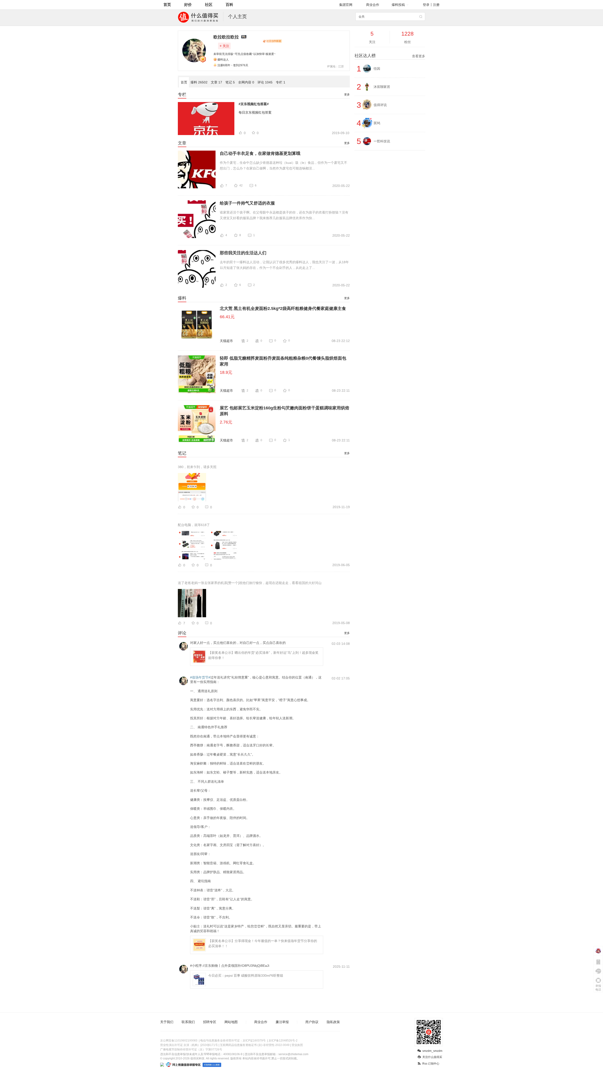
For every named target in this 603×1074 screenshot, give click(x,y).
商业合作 (372, 5)
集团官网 (345, 5)
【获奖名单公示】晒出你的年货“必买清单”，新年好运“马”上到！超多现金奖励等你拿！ (263, 655)
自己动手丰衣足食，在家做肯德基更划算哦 (260, 153)
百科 (229, 5)
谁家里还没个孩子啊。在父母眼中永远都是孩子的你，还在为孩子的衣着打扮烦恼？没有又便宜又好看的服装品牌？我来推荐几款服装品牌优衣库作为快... (284, 215)
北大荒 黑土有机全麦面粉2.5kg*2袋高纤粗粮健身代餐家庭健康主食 (283, 308)
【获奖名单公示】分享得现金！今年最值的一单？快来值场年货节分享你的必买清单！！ (262, 943)
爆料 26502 (199, 82)
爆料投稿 (398, 5)
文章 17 (216, 82)
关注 (224, 46)
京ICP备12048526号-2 (283, 1040)
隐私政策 (333, 1022)
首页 (167, 5)
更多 (347, 94)
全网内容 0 (246, 82)
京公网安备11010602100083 (178, 1040)
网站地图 (231, 1022)
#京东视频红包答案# (254, 104)
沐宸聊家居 (382, 87)
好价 (188, 5)
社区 (208, 5)
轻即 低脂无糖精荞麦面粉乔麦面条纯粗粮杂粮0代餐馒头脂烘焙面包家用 (283, 361)
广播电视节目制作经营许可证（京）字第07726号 (191, 1049)
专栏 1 (280, 82)
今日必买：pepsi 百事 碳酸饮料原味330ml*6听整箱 (245, 975)
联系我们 (188, 1022)
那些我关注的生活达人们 (243, 253)
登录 (426, 5)
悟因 (377, 68)
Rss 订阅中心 (430, 1063)
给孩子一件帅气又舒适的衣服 (247, 203)
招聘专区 (209, 1022)
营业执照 (297, 1045)
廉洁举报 (282, 1022)
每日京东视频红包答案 (255, 112)
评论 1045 (265, 82)
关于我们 (166, 1022)
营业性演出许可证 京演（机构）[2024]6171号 (189, 1045)
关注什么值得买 (432, 1057)
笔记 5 (230, 82)
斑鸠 (377, 123)
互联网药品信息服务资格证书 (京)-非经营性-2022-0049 (254, 1045)
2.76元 (226, 422)
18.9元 (226, 372)
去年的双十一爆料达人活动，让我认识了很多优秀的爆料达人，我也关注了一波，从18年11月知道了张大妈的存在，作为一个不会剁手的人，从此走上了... (284, 265)
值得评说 (380, 105)
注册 (436, 5)
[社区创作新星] (272, 41)
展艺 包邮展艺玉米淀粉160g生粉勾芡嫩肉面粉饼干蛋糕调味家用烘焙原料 (284, 411)
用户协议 (311, 1022)
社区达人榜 (389, 55)
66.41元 (227, 316)
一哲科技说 (382, 141)
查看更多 (418, 56)
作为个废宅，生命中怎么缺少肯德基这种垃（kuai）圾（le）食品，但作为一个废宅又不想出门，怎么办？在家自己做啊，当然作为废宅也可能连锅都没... (283, 165)
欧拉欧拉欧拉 (226, 37)
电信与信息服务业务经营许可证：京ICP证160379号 (233, 1040)
